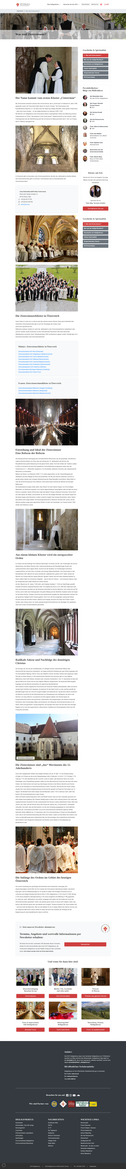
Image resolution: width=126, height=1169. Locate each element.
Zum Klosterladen (63, 996)
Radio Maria (51, 1143)
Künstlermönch (94, 144)
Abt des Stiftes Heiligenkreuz (99, 98)
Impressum (93, 1166)
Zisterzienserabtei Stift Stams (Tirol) (29, 372)
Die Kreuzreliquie (89, 77)
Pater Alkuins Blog (96, 157)
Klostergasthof (20, 1128)
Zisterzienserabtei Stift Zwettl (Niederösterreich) (33, 356)
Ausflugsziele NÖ (86, 1140)
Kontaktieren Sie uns (95, 209)
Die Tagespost (52, 1130)
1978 (92, 121)
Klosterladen (85, 4)
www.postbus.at (72, 1076)
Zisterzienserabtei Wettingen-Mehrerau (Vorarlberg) (34, 369)
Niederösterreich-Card (87, 1143)
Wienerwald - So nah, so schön (90, 1146)
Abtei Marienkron (86, 1153)
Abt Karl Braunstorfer (97, 119)
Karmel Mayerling (86, 1133)
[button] (101, 4)
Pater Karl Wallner (96, 133)
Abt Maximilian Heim (96, 96)
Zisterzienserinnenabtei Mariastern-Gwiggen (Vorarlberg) (35, 388)
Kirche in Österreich (54, 1135)
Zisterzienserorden (53, 1138)
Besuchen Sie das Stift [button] (70, 4)
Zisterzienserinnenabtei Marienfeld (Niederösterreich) (34, 393)
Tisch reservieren (63, 1030)
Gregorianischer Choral (91, 73)
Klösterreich (84, 1138)
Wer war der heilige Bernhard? (93, 60)
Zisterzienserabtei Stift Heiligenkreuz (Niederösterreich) (35, 354)
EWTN (50, 1125)
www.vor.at (75, 1074)
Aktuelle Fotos (30, 1030)
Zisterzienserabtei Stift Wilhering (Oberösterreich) (33, 359)
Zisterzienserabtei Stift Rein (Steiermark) (30, 351)
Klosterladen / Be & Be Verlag (25, 1125)
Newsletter (95, 4)
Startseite (20, 11)
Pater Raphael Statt (96, 142)
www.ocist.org (25, 204)
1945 (92, 128)
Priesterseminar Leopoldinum (24, 1133)
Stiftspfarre (19, 1135)
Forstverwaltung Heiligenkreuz (25, 1140)
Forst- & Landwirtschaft (95, 1030)
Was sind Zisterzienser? (93, 55)
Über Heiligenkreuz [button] (53, 4)
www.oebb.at (71, 1079)
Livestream (19, 1130)
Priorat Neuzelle (85, 1125)
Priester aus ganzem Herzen (95, 996)
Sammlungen (19, 1138)
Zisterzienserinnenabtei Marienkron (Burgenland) (32, 390)
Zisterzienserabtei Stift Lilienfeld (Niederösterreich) (34, 362)
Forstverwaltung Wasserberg (24, 1143)
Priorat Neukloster (86, 1130)
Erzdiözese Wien (53, 1123)
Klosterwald (84, 1123)
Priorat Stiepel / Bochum (88, 1128)
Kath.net (50, 1146)
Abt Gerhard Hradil (96, 112)
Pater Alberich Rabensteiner (99, 126)
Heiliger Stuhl (52, 1140)
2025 (92, 107)
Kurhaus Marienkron (86, 1151)
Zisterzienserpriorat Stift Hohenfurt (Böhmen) (32, 367)
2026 (92, 114)
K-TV (49, 1128)
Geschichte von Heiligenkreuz (93, 64)
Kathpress (51, 1133)
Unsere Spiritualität (90, 68)
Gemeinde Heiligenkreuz (88, 1148)
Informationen (30, 996)
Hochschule (19, 1123)
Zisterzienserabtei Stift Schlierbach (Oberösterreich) (34, 364)
